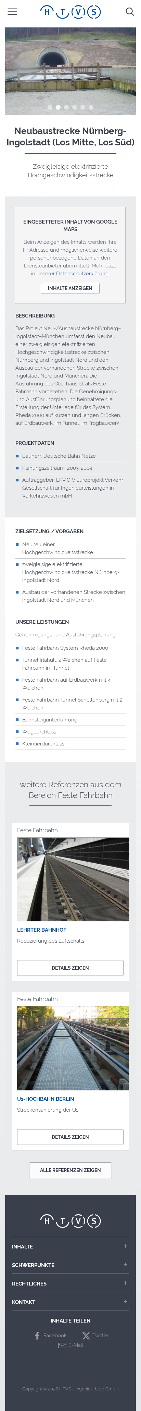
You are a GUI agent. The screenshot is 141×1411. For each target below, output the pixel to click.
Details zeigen (70, 968)
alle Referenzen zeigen (70, 1170)
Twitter (100, 1335)
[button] (12, 11)
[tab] (50, 107)
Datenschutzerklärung (82, 274)
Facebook (55, 1335)
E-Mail (75, 1345)
